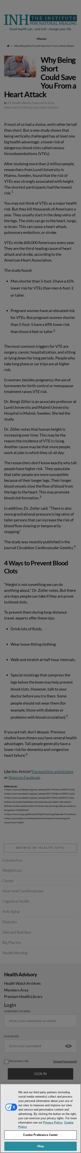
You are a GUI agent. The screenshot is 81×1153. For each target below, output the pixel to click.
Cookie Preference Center (40, 1135)
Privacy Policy (52, 1122)
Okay (40, 1146)
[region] (40, 1118)
